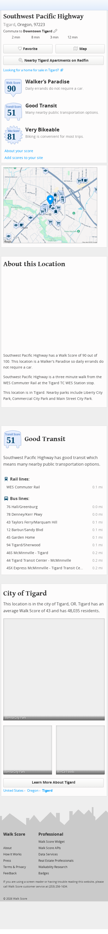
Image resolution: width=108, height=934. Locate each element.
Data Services (48, 854)
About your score (19, 151)
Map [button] (83, 49)
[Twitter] (6, 841)
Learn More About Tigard (53, 782)
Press (7, 860)
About (7, 848)
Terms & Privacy (14, 867)
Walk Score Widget (51, 842)
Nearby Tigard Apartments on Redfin (56, 60)
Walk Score (14, 834)
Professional (50, 834)
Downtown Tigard (38, 31)
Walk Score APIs (49, 848)
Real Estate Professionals (56, 860)
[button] (50, 200)
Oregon (32, 790)
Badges (43, 873)
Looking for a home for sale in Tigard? (31, 70)
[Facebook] (14, 841)
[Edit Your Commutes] (55, 30)
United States (13, 790)
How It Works (12, 854)
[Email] (22, 841)
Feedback (10, 873)
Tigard (9, 24)
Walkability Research (52, 867)
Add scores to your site (24, 158)
